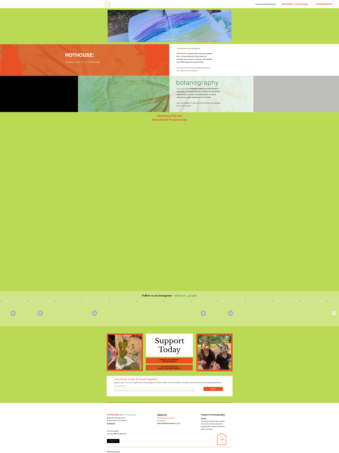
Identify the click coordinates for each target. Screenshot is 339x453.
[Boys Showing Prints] (170, 39)
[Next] (228, 25)
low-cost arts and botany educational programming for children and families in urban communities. (213, 426)
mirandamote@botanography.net (211, 382)
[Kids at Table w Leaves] (164, 39)
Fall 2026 (168, 423)
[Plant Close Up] (163, 39)
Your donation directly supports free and (212, 421)
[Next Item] (334, 313)
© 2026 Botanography (113, 452)
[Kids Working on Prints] (167, 39)
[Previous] (111, 25)
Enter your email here (120, 385)
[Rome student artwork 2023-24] (175, 39)
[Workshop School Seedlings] (174, 39)
